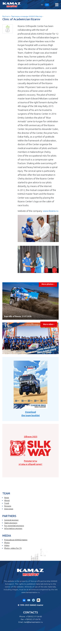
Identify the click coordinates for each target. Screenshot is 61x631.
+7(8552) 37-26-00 (34, 616)
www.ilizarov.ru (50, 211)
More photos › (48, 284)
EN (47, 5)
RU (42, 5)
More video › (48, 324)
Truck (6, 503)
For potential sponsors (14, 525)
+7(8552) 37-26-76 (32, 619)
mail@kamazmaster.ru (33, 622)
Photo (7, 542)
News (6, 497)
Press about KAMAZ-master (16, 540)
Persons (7, 506)
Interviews (8, 509)
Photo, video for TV (13, 548)
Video (6, 545)
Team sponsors (10, 523)
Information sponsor (13, 528)
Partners (6, 16)
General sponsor (11, 520)
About (7, 500)
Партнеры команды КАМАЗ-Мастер (26, 16)
